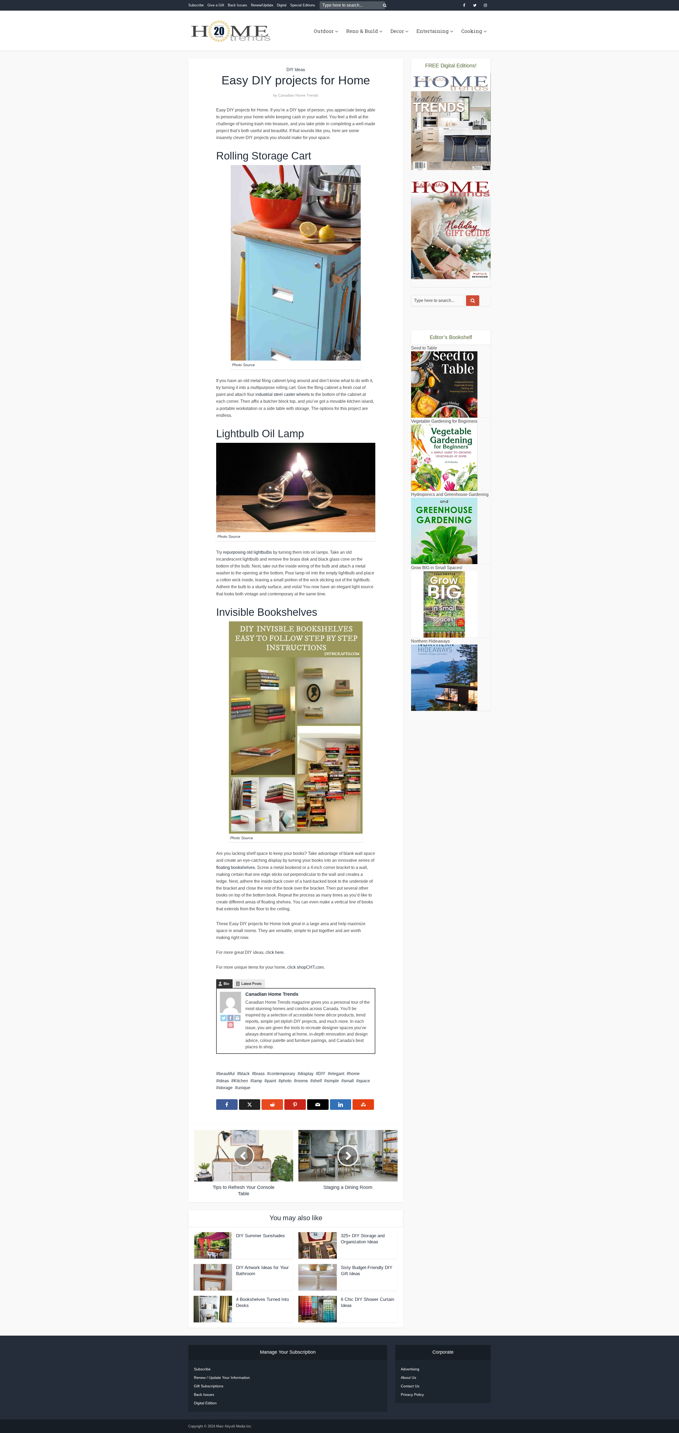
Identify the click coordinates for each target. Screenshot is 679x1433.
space (364, 1081)
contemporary (282, 1073)
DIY (321, 1073)
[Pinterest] (230, 1024)
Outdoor (324, 31)
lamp (257, 1081)
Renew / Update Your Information (222, 1377)
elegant (337, 1073)
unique (243, 1087)
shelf (317, 1081)
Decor (397, 31)
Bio (226, 984)
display (307, 1073)
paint (271, 1081)
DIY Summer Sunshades (260, 1235)
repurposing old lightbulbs (247, 552)
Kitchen (241, 1081)
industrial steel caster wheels (282, 394)
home (354, 1073)
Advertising (410, 1369)
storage (226, 1087)
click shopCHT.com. (305, 967)
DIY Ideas (295, 69)
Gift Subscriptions (208, 1386)
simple (333, 1081)
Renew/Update (262, 5)
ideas (224, 1081)
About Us (408, 1377)
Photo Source (243, 365)
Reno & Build (362, 31)
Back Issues (237, 5)
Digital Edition (205, 1403)
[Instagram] (237, 1017)
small (349, 1081)
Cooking (471, 31)
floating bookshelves (235, 867)
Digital (281, 5)
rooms (302, 1081)
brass (259, 1073)
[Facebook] (230, 1017)
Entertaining (432, 31)
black (245, 1073)
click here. (275, 952)
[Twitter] (223, 1017)
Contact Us (410, 1386)
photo (286, 1081)
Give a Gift (215, 5)
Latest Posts (251, 984)
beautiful (227, 1073)
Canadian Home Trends (298, 95)
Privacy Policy (412, 1394)
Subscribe (196, 5)
